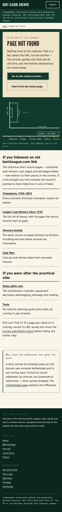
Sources (7, 448)
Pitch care (8, 474)
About (6, 440)
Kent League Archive (16, 5)
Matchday (7, 478)
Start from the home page (27, 86)
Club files (9, 253)
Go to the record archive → (28, 76)
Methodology (9, 444)
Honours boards (13, 230)
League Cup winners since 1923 (23, 212)
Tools (6, 304)
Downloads (8, 486)
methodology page (17, 385)
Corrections (8, 452)
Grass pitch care (13, 286)
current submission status (18, 331)
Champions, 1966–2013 (17, 193)
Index (53, 4)
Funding (7, 482)
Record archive (10, 469)
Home (5, 26)
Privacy (6, 457)
